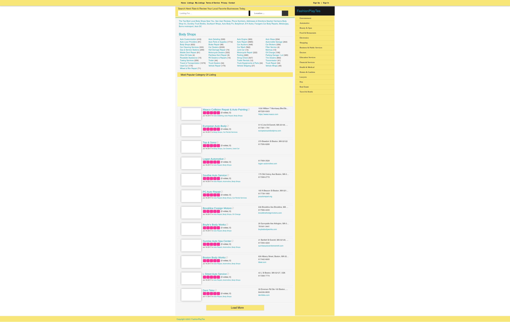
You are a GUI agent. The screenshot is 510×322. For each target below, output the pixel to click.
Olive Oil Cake (186, 55)
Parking (240, 55)
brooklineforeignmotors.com (270, 212)
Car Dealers (214, 47)
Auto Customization (188, 39)
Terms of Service (213, 2)
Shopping (304, 43)
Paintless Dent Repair (218, 55)
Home (183, 2)
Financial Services (307, 62)
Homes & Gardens (307, 72)
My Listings (200, 2)
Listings (190, 2)
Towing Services (187, 60)
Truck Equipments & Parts (248, 63)
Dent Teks (208, 290)
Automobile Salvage (274, 41)
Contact (232, 2)
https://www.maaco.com (268, 114)
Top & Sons (209, 142)
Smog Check (242, 57)
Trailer (211, 60)
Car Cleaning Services (189, 47)
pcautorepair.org (265, 196)
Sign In (326, 2)
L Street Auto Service (215, 274)
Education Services (307, 57)
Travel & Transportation (190, 63)
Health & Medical (307, 67)
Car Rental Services (230, 132)
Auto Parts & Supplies (218, 41)
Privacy (224, 2)
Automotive (227, 181)
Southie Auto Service (215, 175)
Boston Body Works (214, 257)
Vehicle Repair (215, 65)
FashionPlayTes (308, 10)
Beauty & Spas (306, 28)
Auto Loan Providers (188, 41)
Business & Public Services (311, 48)
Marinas (269, 49)
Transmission (271, 60)
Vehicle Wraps (272, 65)
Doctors (303, 52)
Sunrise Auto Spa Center (217, 241)
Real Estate (304, 87)
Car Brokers (271, 44)
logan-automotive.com (267, 163)
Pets (301, 82)
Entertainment (305, 18)
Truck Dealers (214, 63)
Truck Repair (271, 63)
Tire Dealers (271, 57)
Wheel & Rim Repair (188, 68)
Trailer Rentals (243, 60)
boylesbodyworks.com (267, 229)
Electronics (304, 38)
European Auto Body (215, 126)
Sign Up (316, 2)
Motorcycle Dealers (217, 52)
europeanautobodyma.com (269, 130)
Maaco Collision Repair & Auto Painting (225, 109)
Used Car (184, 65)
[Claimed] (249, 109)
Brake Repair (214, 44)
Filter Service (271, 47)
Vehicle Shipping (244, 65)
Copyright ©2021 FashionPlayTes (191, 319)
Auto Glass (270, 39)
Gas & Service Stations (189, 49)
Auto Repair (242, 41)
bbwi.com (262, 262)
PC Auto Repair (211, 191)
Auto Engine (242, 39)
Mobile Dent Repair (188, 52)
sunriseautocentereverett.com (270, 245)
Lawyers (303, 77)
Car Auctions (242, 44)
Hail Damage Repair (217, 49)
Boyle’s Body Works (214, 224)
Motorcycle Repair (244, 52)
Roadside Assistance (188, 57)
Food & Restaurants (308, 33)
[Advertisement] (235, 92)
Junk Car (241, 49)
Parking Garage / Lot (274, 55)
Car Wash (241, 47)
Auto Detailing (214, 39)
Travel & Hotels (306, 92)
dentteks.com (264, 295)
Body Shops (187, 34)
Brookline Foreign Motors (217, 208)
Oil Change (270, 52)
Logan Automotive (213, 158)
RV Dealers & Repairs (218, 57)
